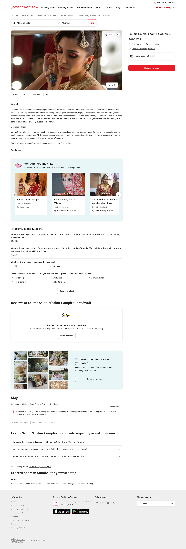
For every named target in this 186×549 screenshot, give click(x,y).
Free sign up (169, 7)
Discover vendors (95, 379)
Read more (16, 150)
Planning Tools (48, 7)
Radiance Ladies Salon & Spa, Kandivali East (105, 201)
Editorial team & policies (20, 520)
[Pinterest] (108, 503)
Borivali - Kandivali (67, 16)
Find (92, 23)
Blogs (118, 7)
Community (129, 7)
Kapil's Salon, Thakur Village (65, 201)
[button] (66, 325)
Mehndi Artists (16, 484)
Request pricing (151, 68)
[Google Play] (80, 513)
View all (112, 85)
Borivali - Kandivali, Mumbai (143, 48)
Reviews (36, 94)
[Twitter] (102, 503)
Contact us (15, 502)
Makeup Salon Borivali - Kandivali (43, 422)
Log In (159, 7)
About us (14, 516)
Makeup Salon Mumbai (20, 422)
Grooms (109, 7)
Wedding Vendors (84, 7)
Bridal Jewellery (52, 484)
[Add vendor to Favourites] (118, 35)
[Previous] (14, 195)
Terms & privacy (17, 505)
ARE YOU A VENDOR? (165, 3)
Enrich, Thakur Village (28, 199)
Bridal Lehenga (68, 484)
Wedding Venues (65, 7)
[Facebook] (97, 503)
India (145, 503)
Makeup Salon (28, 16)
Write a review (66, 335)
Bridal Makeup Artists (34, 484)
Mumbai (53, 16)
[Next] (119, 195)
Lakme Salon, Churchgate (40, 466)
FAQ (26, 94)
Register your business (20, 513)
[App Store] (62, 513)
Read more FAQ (66, 291)
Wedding (14, 16)
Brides (99, 7)
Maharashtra (42, 16)
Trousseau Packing (85, 484)
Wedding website (18, 527)
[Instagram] (113, 503)
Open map (114, 407)
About (16, 94)
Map (47, 94)
